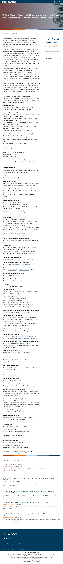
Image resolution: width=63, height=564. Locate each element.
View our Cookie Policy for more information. (31, 558)
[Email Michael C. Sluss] (51, 46)
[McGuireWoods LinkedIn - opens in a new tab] (4, 538)
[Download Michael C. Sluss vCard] (55, 46)
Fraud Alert (17, 545)
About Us (6, 543)
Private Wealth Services (23, 57)
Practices (48, 54)
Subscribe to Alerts (8, 549)
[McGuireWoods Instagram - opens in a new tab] (9, 538)
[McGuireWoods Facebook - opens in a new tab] (6, 538)
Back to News (6, 4)
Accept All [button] (27, 561)
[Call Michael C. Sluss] (47, 46)
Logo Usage (17, 547)
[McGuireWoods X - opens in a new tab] (7, 538)
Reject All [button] (36, 561)
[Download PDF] (56, 33)
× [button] (61, 551)
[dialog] (31, 557)
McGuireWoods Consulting (21, 549)
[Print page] (59, 33)
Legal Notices (18, 543)
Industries (48, 58)
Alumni (5, 547)
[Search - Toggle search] (54, 1)
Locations (48, 63)
